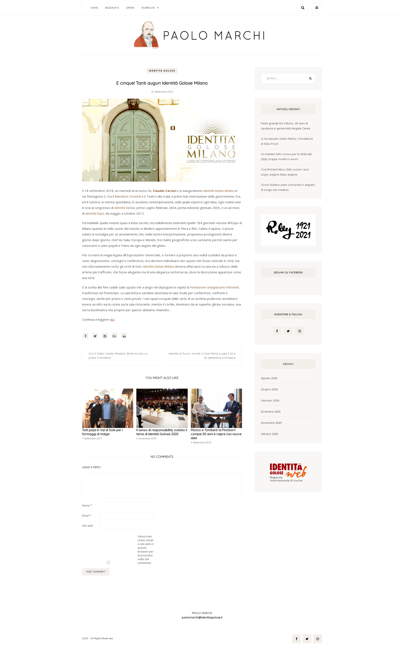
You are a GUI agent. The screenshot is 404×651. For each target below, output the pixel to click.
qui (112, 320)
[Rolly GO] (288, 229)
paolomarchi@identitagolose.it (202, 617)
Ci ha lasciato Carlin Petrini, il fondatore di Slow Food (287, 141)
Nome (87, 505)
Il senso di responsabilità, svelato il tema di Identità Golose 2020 (161, 432)
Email (86, 515)
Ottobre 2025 (269, 434)
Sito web (87, 525)
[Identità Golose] (288, 471)
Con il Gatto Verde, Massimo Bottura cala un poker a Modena (118, 355)
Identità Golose (162, 70)
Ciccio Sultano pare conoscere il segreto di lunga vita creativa (288, 187)
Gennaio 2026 (270, 400)
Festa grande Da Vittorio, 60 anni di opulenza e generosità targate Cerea (285, 126)
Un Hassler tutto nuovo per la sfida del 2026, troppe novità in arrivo (286, 156)
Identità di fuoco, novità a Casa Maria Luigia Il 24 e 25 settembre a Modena (202, 355)
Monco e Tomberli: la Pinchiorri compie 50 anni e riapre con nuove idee (216, 434)
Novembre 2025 (271, 422)
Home (94, 7)
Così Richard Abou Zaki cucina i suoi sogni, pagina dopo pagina (285, 172)
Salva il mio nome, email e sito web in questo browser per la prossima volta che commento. (146, 549)
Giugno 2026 (269, 389)
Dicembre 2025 (271, 411)
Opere (130, 7)
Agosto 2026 (269, 378)
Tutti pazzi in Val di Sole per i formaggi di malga (102, 432)
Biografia (112, 7)
